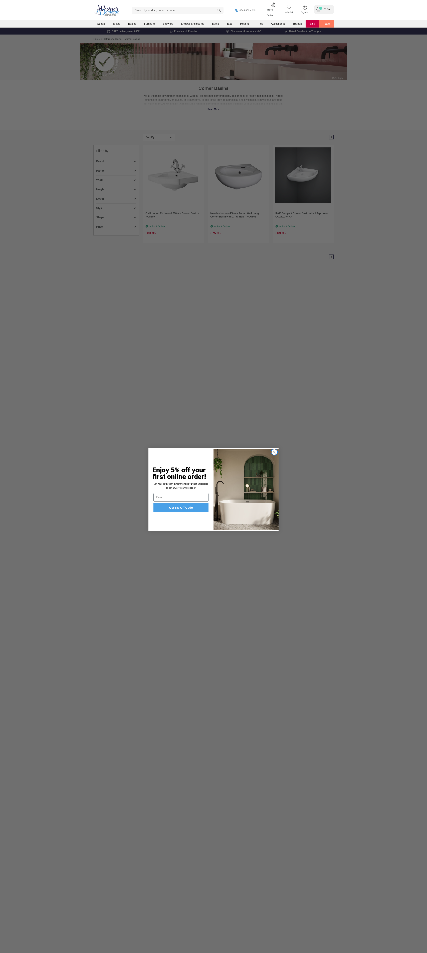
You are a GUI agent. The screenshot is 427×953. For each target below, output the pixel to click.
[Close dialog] (274, 452)
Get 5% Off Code (181, 507)
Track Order (270, 12)
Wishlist (289, 12)
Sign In (304, 12)
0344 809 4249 (248, 10)
